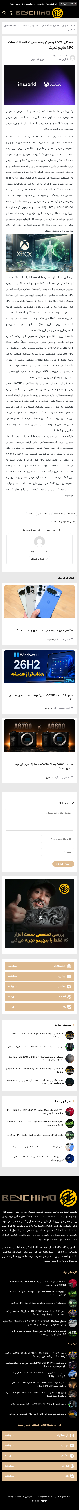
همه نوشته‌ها (37, 559)
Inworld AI (58, 513)
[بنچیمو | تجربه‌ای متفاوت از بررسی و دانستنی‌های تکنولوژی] (39, 12)
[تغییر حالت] (10, 13)
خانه (73, 25)
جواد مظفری (48, 708)
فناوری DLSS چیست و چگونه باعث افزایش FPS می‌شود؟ (35, 1135)
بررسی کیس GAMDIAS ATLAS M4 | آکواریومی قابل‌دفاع (36, 1046)
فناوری (65, 25)
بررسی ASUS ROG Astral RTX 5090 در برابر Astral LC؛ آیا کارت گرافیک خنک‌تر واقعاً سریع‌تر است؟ (36, 1313)
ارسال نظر (51, 529)
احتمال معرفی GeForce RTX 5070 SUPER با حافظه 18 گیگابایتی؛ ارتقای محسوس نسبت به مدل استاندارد (35, 1323)
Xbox (29, 513)
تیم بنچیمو (51, 639)
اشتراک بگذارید (30, 529)
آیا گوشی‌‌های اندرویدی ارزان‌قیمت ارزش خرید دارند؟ (33, 4)
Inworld (72, 513)
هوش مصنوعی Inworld (64, 521)
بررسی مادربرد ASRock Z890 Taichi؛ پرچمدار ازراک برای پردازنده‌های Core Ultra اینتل (39, 1384)
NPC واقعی (42, 513)
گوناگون (35, 59)
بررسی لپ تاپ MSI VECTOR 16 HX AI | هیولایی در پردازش (37, 1414)
